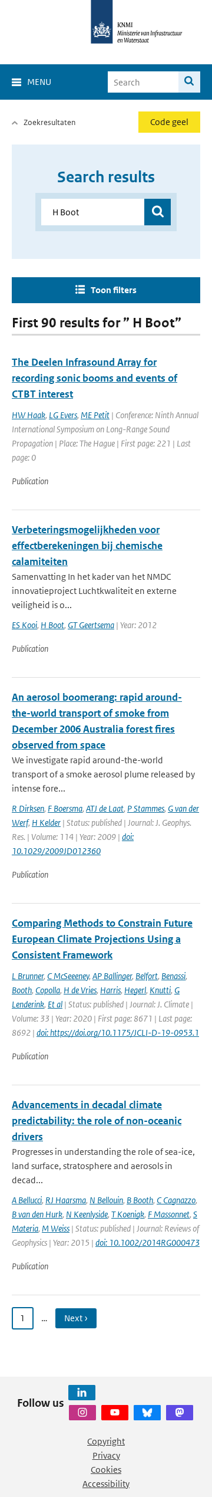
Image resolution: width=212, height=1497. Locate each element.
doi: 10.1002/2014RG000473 (147, 1242)
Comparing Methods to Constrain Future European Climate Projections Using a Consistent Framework (102, 939)
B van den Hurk (37, 1214)
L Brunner (28, 975)
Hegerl (135, 990)
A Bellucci (27, 1200)
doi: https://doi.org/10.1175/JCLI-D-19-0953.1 (118, 1032)
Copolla (47, 990)
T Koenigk (127, 1214)
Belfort (146, 975)
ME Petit (95, 415)
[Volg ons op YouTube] (115, 1413)
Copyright (106, 1441)
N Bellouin (106, 1200)
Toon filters (114, 290)
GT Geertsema (91, 625)
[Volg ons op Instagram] (82, 1413)
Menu (39, 81)
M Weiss (55, 1228)
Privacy (106, 1455)
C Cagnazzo (176, 1200)
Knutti (160, 990)
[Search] (189, 82)
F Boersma (65, 808)
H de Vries (80, 990)
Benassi (173, 975)
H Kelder (46, 822)
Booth (22, 990)
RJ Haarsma (65, 1200)
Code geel (169, 121)
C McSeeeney (68, 975)
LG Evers (63, 415)
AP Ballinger (112, 975)
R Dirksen (28, 808)
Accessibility (106, 1483)
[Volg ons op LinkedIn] (82, 1393)
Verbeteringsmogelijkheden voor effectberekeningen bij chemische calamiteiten (87, 545)
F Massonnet (169, 1214)
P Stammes (145, 808)
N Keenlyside (87, 1214)
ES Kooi (24, 625)
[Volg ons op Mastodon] (180, 1413)
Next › (76, 1318)
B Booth (140, 1200)
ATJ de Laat (105, 808)
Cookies (106, 1469)
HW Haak (28, 415)
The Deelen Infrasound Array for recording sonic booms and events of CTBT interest (94, 378)
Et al (55, 1004)
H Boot (52, 625)
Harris (110, 990)
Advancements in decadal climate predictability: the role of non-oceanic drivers (96, 1120)
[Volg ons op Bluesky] (147, 1413)
